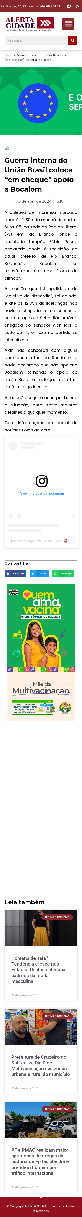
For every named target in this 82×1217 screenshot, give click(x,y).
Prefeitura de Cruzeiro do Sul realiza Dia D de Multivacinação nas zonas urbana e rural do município (40, 1065)
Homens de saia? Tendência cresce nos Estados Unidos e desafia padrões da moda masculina (38, 969)
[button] (68, 24)
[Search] (72, 40)
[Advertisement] (41, 767)
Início (9, 55)
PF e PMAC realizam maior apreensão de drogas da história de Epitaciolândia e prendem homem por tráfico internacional (40, 1161)
